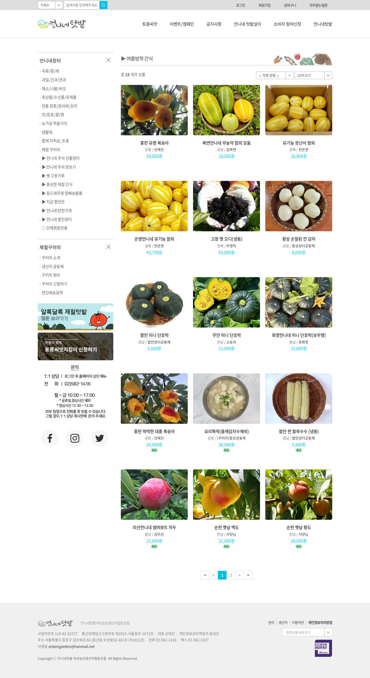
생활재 (47, 132)
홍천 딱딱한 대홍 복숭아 (154, 431)
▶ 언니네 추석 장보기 (59, 167)
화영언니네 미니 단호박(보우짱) (299, 335)
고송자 (231, 341)
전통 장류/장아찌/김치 (59, 106)
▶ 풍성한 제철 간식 (57, 184)
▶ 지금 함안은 (53, 202)
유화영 (303, 341)
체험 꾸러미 (51, 149)
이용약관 (298, 622)
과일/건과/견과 (54, 80)
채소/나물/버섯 (54, 88)
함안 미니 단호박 (154, 335)
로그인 (240, 5)
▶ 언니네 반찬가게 (57, 210)
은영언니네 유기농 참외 (154, 239)
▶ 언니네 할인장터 (57, 219)
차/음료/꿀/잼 (53, 114)
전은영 (303, 149)
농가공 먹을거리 (54, 123)
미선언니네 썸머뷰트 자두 (154, 527)
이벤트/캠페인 (182, 24)
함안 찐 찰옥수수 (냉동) (299, 431)
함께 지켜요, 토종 (55, 141)
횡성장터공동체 (303, 245)
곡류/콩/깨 (50, 71)
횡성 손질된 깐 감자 (298, 239)
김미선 (159, 534)
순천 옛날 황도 (298, 527)
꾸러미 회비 (51, 275)
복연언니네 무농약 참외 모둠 (226, 143)
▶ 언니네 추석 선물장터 (61, 158)
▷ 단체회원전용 (54, 228)
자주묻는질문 (318, 5)
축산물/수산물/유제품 (59, 97)
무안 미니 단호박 (226, 335)
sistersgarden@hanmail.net (71, 646)
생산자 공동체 (53, 266)
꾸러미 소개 (51, 258)
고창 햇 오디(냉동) (226, 239)
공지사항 (213, 24)
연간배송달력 (52, 293)
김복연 (231, 149)
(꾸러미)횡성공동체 (231, 437)
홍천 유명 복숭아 (154, 143)
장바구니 (290, 5)
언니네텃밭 (322, 24)
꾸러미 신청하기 (54, 284)
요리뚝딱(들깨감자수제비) (226, 431)
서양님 (231, 534)
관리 (271, 622)
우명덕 (231, 245)
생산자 (282, 622)
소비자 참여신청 (287, 24)
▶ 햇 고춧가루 (53, 176)
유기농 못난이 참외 (299, 143)
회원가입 (264, 5)
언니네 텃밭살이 (247, 24)
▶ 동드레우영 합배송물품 (62, 193)
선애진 (159, 149)
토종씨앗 (149, 24)
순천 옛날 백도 (226, 527)
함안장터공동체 (158, 341)
